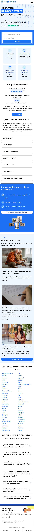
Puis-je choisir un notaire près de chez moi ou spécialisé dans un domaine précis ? (16, 474)
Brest (3, 386)
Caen (19, 386)
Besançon (5, 382)
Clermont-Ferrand (7, 391)
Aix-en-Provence (7, 373)
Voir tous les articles (17, 359)
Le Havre (20, 393)
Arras (3, 380)
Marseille (20, 400)
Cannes (4, 389)
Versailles (20, 428)
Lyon (19, 397)
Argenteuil (21, 378)
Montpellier (5, 404)
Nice (19, 408)
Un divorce (7, 145)
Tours (19, 426)
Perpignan (21, 413)
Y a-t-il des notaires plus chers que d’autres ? (15, 490)
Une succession (9, 158)
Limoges (4, 397)
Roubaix (20, 417)
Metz (3, 402)
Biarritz (20, 382)
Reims (20, 415)
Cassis (20, 389)
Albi (19, 373)
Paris (3, 413)
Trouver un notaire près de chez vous (17, 212)
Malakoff (5, 400)
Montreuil (21, 404)
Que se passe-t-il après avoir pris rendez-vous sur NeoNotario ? (16, 498)
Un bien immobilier (10, 151)
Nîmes (4, 410)
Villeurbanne (6, 430)
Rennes (4, 417)
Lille (19, 395)
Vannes (4, 428)
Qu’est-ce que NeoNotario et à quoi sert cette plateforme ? (15, 446)
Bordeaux (5, 384)
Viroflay (20, 430)
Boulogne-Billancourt (24, 384)
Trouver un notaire (17, 114)
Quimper (4, 415)
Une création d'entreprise (13, 178)
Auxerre (20, 380)
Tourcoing (5, 426)
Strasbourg (21, 421)
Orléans (20, 410)
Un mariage (7, 138)
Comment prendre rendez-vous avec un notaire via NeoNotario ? (16, 454)
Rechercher (17, 41)
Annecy (4, 378)
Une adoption (8, 171)
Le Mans (4, 395)
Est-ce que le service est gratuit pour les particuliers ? (15, 482)
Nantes (4, 408)
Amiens (4, 376)
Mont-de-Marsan (23, 402)
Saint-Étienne (6, 421)
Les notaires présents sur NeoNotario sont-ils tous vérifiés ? (16, 464)
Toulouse (20, 423)
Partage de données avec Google (10, 522)
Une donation (8, 165)
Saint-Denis (21, 419)
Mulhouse (5, 406)
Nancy (20, 406)
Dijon (19, 391)
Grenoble (5, 393)
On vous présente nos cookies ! (9, 524)
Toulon (4, 423)
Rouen (4, 419)
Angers (20, 376)
